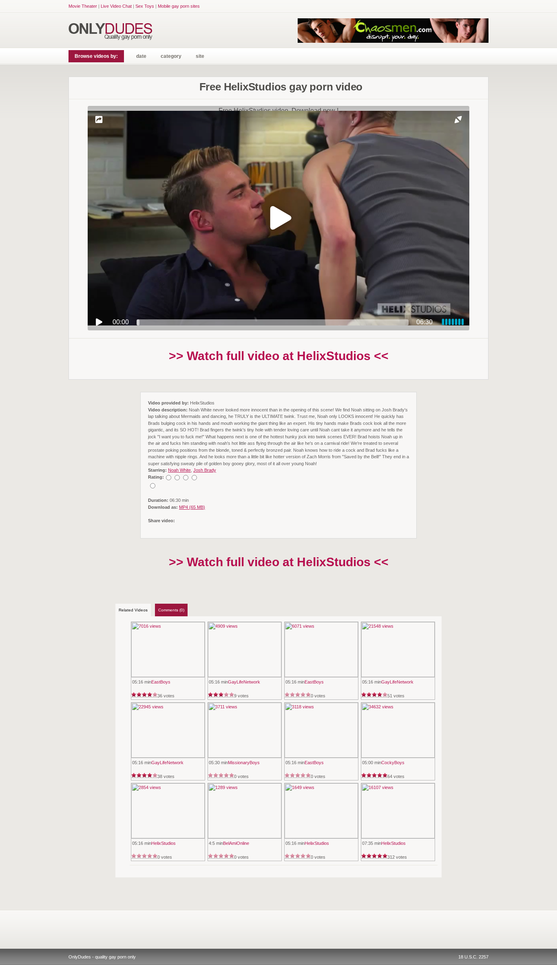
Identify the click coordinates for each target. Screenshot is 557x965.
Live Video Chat (116, 6)
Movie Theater (83, 6)
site (200, 56)
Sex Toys (144, 6)
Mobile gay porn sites (179, 6)
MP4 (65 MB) (192, 507)
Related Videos (133, 610)
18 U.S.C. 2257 (473, 956)
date (141, 56)
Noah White (179, 470)
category (171, 56)
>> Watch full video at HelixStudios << (279, 356)
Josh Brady (204, 470)
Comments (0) (171, 610)
